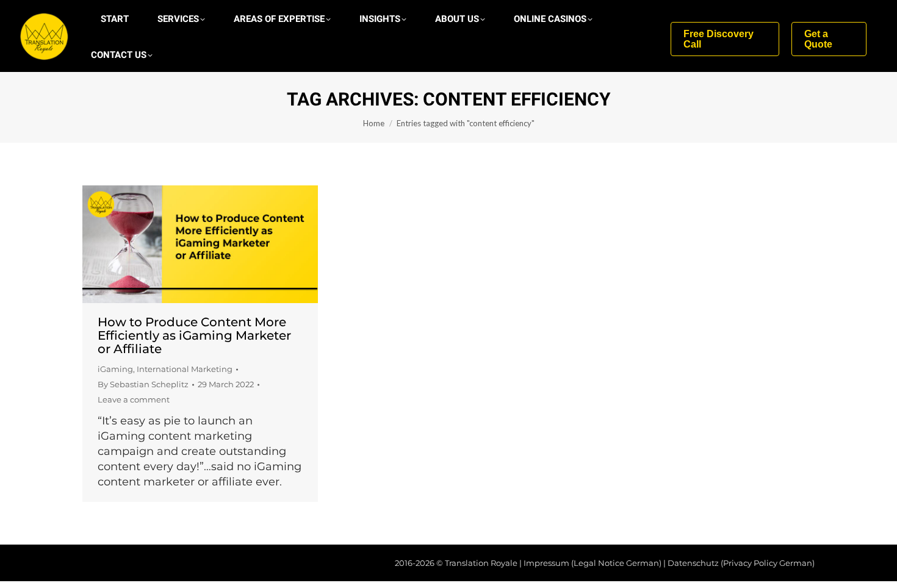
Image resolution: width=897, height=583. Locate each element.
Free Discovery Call (718, 39)
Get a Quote (818, 39)
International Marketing (184, 369)
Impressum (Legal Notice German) (592, 563)
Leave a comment (134, 399)
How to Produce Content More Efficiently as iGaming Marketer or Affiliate (194, 335)
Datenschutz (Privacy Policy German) (741, 563)
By (143, 384)
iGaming (115, 369)
